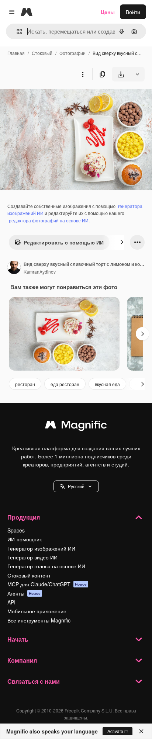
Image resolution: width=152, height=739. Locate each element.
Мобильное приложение (36, 611)
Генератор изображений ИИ (41, 548)
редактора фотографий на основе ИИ (49, 220)
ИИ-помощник (24, 539)
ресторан (25, 384)
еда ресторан (65, 384)
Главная (16, 53)
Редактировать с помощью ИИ (64, 242)
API (11, 602)
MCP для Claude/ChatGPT (47, 584)
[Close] (141, 731)
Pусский (76, 486)
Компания (22, 660)
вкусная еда (107, 384)
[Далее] (121, 242)
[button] (76, 486)
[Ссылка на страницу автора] (14, 268)
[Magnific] (76, 426)
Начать (17, 639)
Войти (133, 11)
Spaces (16, 530)
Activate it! (117, 731)
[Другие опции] (82, 74)
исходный (49, 99)
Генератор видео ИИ (32, 557)
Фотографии (72, 53)
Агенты (24, 593)
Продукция (23, 517)
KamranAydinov (40, 271)
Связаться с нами (33, 681)
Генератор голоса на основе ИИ (46, 566)
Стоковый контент (29, 575)
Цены (108, 11)
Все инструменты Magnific (38, 620)
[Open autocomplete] (16, 31)
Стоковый (42, 53)
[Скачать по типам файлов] (137, 74)
